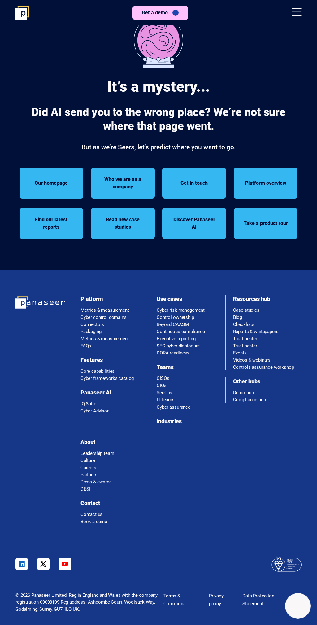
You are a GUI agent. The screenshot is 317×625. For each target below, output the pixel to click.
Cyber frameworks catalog (107, 378)
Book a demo (93, 521)
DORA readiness (173, 353)
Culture (87, 460)
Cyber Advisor (94, 411)
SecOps (164, 392)
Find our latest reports (51, 223)
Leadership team (97, 453)
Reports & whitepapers (256, 331)
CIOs (161, 385)
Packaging (91, 331)
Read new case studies (123, 223)
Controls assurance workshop (263, 367)
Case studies (246, 310)
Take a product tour (266, 223)
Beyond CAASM (173, 324)
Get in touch (194, 183)
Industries (169, 421)
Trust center (245, 339)
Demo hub (243, 392)
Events (240, 353)
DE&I (85, 489)
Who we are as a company (122, 183)
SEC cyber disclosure (178, 346)
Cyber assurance (173, 407)
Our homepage (51, 183)
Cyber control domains (103, 317)
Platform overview (265, 183)
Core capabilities (97, 371)
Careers (88, 467)
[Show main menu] (297, 12)
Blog (237, 317)
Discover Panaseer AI (194, 223)
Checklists (244, 324)
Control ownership (175, 317)
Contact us (91, 514)
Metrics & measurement (104, 310)
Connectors (92, 324)
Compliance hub (249, 400)
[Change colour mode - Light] (298, 606)
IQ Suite (88, 404)
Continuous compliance (181, 331)
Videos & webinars (252, 360)
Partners (89, 475)
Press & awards (96, 482)
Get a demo (155, 12)
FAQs (85, 346)
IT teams (166, 400)
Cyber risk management (181, 310)
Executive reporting (176, 339)
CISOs (163, 378)
